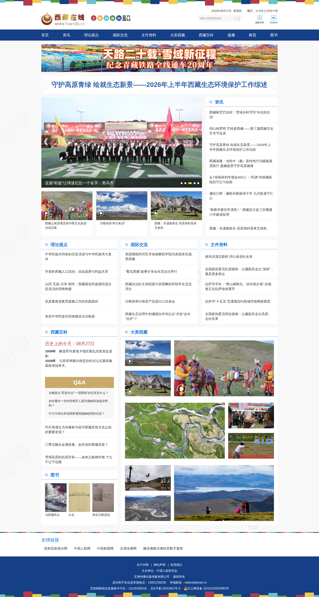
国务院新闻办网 (55, 548)
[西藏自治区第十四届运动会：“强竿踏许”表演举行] (148, 478)
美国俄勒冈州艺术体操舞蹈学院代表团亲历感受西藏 (158, 256)
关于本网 (142, 564)
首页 (45, 35)
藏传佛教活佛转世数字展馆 (163, 548)
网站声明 (159, 564)
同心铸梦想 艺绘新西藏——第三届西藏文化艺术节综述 (241, 131)
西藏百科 (206, 35)
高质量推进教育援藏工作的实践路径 (71, 301)
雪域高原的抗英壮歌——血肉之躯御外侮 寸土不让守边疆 (78, 459)
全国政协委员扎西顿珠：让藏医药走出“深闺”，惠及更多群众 (239, 271)
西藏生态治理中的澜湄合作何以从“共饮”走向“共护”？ (158, 316)
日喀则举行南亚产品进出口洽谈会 (150, 301)
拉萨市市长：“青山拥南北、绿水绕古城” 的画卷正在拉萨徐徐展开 (238, 286)
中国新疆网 (105, 548)
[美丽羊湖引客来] (224, 493)
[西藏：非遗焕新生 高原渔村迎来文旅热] (148, 383)
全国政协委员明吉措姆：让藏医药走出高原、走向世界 (238, 316)
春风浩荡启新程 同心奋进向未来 (229, 256)
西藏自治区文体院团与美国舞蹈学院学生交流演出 (158, 286)
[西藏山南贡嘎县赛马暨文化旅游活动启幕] (224, 368)
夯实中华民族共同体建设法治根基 (70, 316)
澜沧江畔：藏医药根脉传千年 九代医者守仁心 (241, 196)
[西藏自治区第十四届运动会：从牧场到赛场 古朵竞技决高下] (251, 446)
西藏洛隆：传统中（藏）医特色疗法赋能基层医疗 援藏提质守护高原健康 (240, 163)
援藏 (231, 35)
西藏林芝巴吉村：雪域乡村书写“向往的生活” (239, 115)
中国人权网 (82, 548)
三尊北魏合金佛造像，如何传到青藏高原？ (76, 444)
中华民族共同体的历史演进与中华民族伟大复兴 (78, 256)
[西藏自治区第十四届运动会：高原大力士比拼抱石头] (121, 100)
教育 (252, 35)
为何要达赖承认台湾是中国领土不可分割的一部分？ (78, 410)
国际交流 (120, 35)
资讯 (66, 35)
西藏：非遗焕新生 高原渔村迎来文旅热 (238, 228)
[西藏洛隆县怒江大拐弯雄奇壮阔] (148, 508)
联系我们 (176, 564)
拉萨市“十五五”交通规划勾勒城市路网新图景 (237, 301)
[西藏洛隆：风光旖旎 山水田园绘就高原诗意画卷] (175, 431)
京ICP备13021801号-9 (165, 588)
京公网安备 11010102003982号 (208, 588)
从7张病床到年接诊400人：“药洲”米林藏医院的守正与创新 (240, 179)
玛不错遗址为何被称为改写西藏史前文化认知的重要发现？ (78, 429)
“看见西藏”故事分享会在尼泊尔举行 (151, 271)
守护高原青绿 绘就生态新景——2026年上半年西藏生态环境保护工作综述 (159, 84)
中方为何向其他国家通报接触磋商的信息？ (77, 392)
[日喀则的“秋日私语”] (148, 353)
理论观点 (91, 35)
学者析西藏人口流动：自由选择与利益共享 (76, 271)
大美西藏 (177, 35)
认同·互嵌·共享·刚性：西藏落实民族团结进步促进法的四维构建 (78, 286)
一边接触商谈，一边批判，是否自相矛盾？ (77, 400)
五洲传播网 (128, 548)
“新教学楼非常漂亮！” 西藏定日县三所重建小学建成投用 (240, 212)
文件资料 (148, 35)
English (274, 22)
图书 (274, 35)
